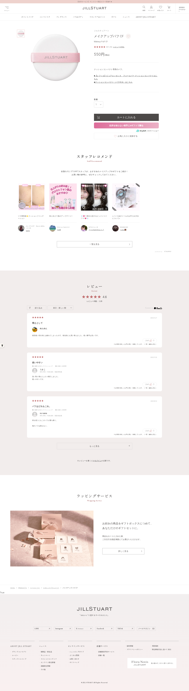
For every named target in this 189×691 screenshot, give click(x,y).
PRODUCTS (22, 588)
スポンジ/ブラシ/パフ (51, 588)
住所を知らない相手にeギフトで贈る (126, 125)
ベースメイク (35, 588)
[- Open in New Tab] (167, 251)
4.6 (105, 297)
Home (12, 588)
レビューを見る (118, 47)
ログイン (97, 461)
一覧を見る (94, 244)
